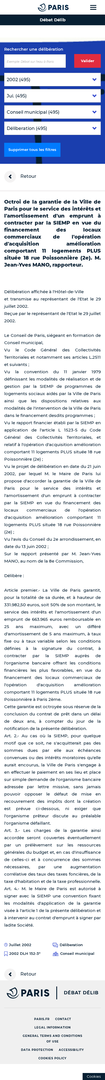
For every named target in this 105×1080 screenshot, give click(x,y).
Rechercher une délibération (33, 49)
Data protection (37, 1050)
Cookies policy (52, 1058)
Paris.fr (42, 1019)
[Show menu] (96, 7)
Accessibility (71, 1050)
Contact (63, 1019)
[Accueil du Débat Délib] (42, 7)
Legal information (52, 1027)
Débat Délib (81, 992)
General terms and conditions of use (52, 1038)
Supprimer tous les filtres (32, 149)
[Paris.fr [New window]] (24, 993)
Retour (27, 176)
